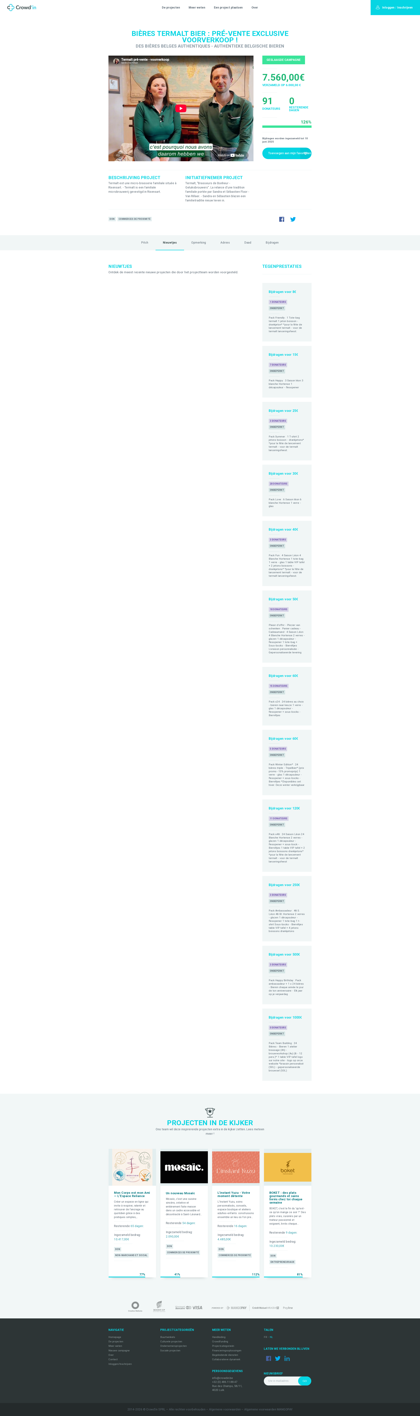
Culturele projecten (171, 1341)
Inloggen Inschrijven (397, 7)
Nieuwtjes (170, 242)
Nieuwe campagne (119, 1350)
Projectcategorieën (223, 1345)
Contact (113, 1359)
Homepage (114, 1337)
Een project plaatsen (228, 7)
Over (255, 7)
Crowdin (21, 7)
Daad (247, 242)
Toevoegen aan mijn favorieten (289, 153)
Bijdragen (272, 242)
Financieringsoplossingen (227, 1350)
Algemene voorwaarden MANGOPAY (268, 1409)
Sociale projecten (170, 1350)
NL (271, 1337)
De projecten (171, 7)
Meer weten (197, 7)
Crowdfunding (220, 1341)
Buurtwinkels (167, 1337)
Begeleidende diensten (225, 1355)
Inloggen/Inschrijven (120, 1364)
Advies (225, 242)
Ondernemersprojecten (173, 1345)
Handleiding (219, 1337)
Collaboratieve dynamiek (226, 1359)
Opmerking (198, 242)
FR (266, 1337)
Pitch (144, 242)
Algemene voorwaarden (225, 1409)
